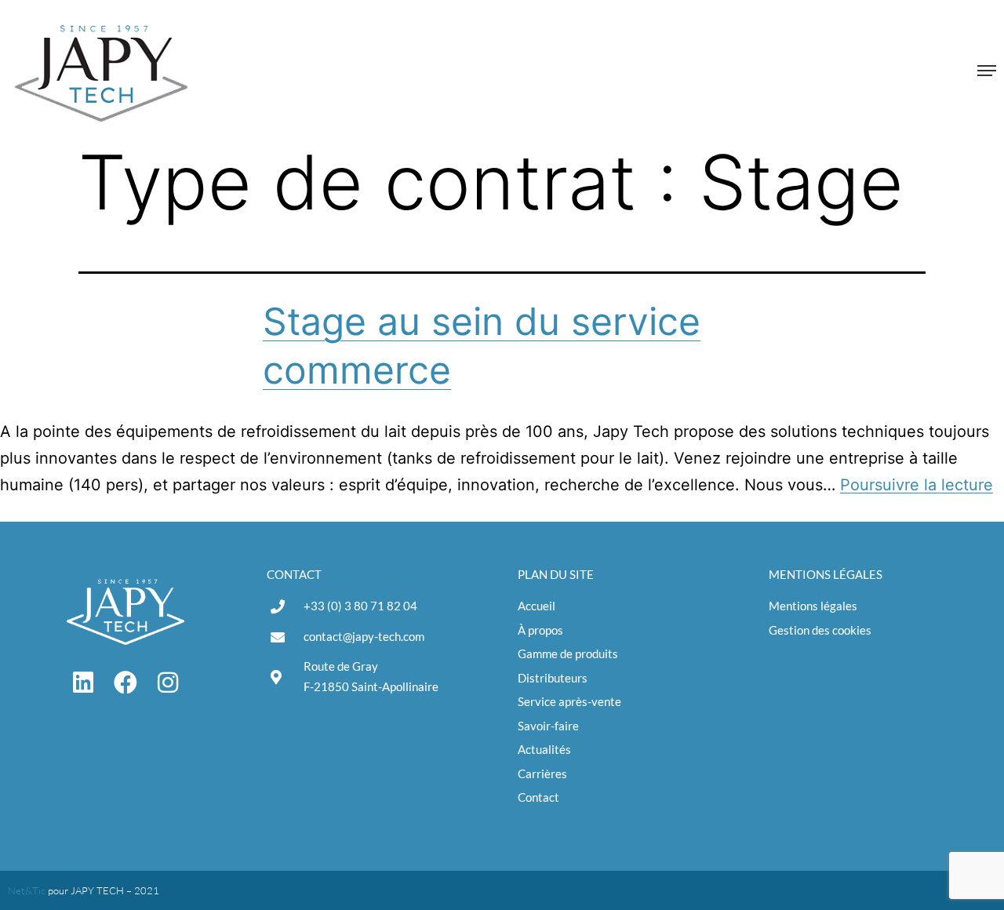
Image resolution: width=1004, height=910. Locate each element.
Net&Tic (26, 890)
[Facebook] (125, 682)
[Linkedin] (83, 682)
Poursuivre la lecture (916, 484)
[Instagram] (168, 682)
